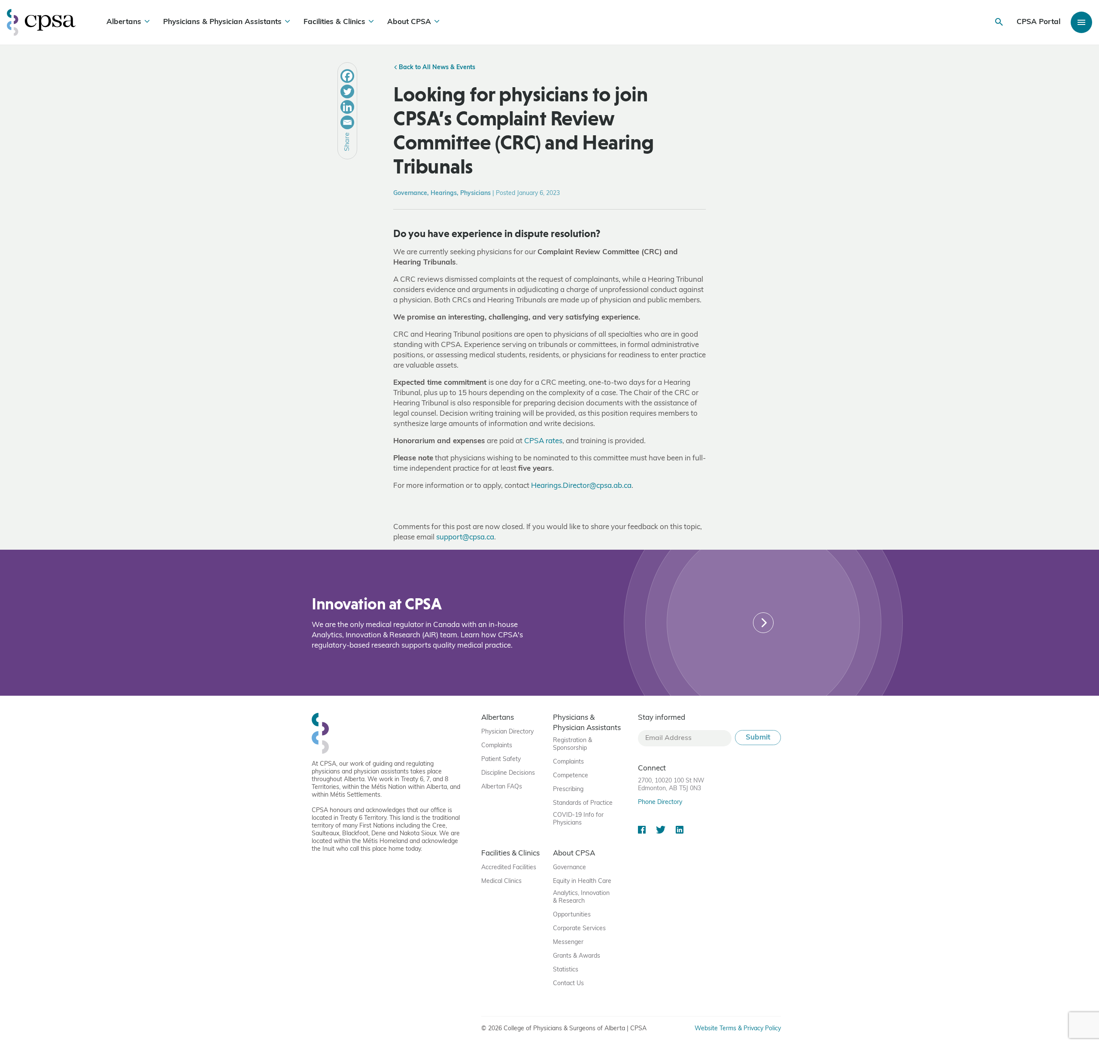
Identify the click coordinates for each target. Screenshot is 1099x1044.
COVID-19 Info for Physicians (578, 819)
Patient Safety (501, 759)
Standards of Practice (583, 803)
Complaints (496, 746)
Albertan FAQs (501, 787)
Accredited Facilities (508, 867)
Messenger (568, 942)
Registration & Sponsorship (572, 744)
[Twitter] (347, 91)
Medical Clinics (501, 881)
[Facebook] (347, 76)
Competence (570, 776)
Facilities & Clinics (334, 22)
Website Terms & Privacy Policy (738, 1029)
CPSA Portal (1038, 22)
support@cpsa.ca (465, 537)
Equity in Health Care (582, 881)
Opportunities (572, 915)
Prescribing (568, 789)
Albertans (123, 22)
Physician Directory (507, 732)
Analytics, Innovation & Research (581, 897)
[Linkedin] (347, 107)
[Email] (347, 122)
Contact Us (568, 983)
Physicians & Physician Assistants (222, 22)
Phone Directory (660, 802)
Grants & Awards (576, 956)
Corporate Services (579, 928)
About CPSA (409, 22)
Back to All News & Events (436, 67)
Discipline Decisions (508, 773)
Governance (569, 867)
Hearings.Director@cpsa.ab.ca (581, 486)
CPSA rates (543, 441)
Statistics (565, 970)
